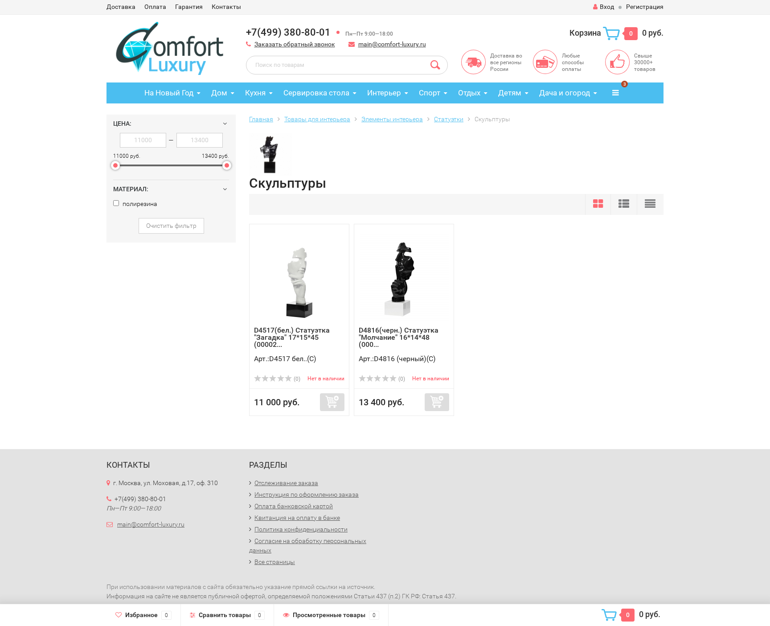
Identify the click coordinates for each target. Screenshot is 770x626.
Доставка (120, 6)
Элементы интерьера (392, 119)
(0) (296, 379)
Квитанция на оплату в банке (297, 517)
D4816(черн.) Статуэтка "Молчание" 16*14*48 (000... (398, 337)
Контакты (226, 6)
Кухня (255, 92)
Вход (607, 6)
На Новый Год (168, 92)
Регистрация (645, 6)
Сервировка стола (316, 92)
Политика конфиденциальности (301, 529)
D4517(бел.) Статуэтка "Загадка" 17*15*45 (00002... (292, 337)
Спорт (429, 92)
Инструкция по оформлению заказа (306, 494)
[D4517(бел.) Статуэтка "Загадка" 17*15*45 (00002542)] (299, 277)
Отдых (469, 92)
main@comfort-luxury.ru (392, 44)
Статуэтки (448, 119)
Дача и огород (564, 92)
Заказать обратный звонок (294, 44)
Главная (261, 119)
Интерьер (384, 92)
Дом (219, 92)
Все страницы (274, 561)
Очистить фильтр (171, 225)
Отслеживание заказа (286, 482)
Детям (509, 92)
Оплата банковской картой (293, 506)
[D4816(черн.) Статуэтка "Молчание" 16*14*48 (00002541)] (404, 277)
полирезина (139, 203)
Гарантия (189, 6)
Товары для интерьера (317, 119)
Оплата (155, 6)
